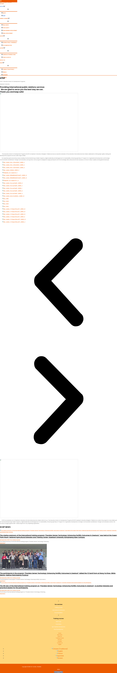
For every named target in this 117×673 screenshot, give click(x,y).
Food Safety (6, 27)
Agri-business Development (58, 626)
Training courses (58, 607)
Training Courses (16, 540)
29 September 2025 (5, 540)
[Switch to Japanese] (60, 656)
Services (60, 639)
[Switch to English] (60, 651)
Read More (2, 543)
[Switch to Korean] (60, 658)
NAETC (4, 13)
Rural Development (8, 33)
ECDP (4, 15)
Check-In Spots (7, 57)
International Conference (10, 42)
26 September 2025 (5, 577)
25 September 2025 (5, 590)
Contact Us (59, 643)
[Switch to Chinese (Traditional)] (60, 649)
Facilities (60, 641)
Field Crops (6, 25)
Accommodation (7, 45)
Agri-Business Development (10, 30)
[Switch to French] (60, 653)
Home (59, 633)
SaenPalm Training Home (9, 54)
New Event (59, 634)
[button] (4, 6)
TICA (11, 540)
